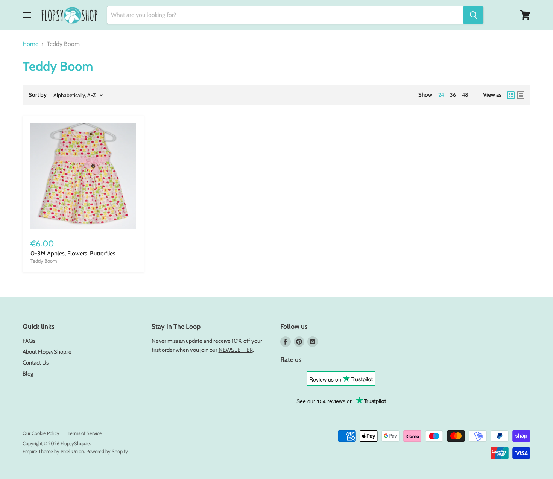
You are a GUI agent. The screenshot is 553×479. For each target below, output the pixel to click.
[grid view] (511, 95)
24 (441, 94)
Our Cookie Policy (41, 433)
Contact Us (36, 362)
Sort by (38, 95)
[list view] (520, 95)
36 (453, 94)
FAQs (29, 341)
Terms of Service (85, 433)
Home (30, 44)
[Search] (473, 15)
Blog (28, 373)
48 (465, 94)
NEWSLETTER (236, 350)
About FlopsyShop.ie (47, 351)
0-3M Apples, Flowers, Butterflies (72, 253)
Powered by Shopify (107, 451)
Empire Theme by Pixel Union (53, 451)
